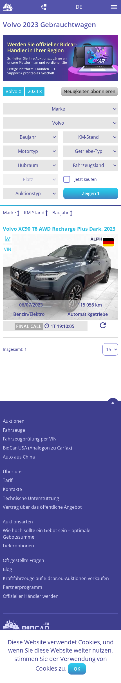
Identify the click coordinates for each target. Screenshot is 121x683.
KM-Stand (34, 213)
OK (77, 669)
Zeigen (91, 193)
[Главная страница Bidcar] (8, 7)
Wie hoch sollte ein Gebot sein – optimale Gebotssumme (46, 533)
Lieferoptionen (18, 546)
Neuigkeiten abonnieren (89, 91)
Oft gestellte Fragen (23, 560)
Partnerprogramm (22, 587)
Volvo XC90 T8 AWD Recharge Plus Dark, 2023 (59, 228)
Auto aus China (19, 457)
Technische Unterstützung (31, 498)
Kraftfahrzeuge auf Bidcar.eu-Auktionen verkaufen (56, 578)
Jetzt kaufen (86, 179)
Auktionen (13, 421)
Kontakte (12, 489)
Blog (7, 569)
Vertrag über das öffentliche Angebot (42, 507)
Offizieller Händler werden (31, 596)
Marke (9, 213)
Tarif (7, 480)
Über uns (13, 471)
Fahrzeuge (14, 430)
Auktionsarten (18, 522)
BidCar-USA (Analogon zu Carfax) (37, 448)
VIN (7, 249)
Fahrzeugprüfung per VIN (30, 439)
